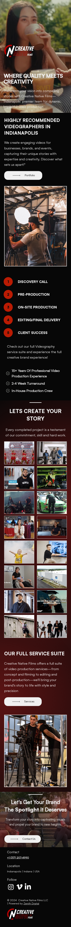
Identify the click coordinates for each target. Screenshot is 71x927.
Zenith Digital (31, 903)
